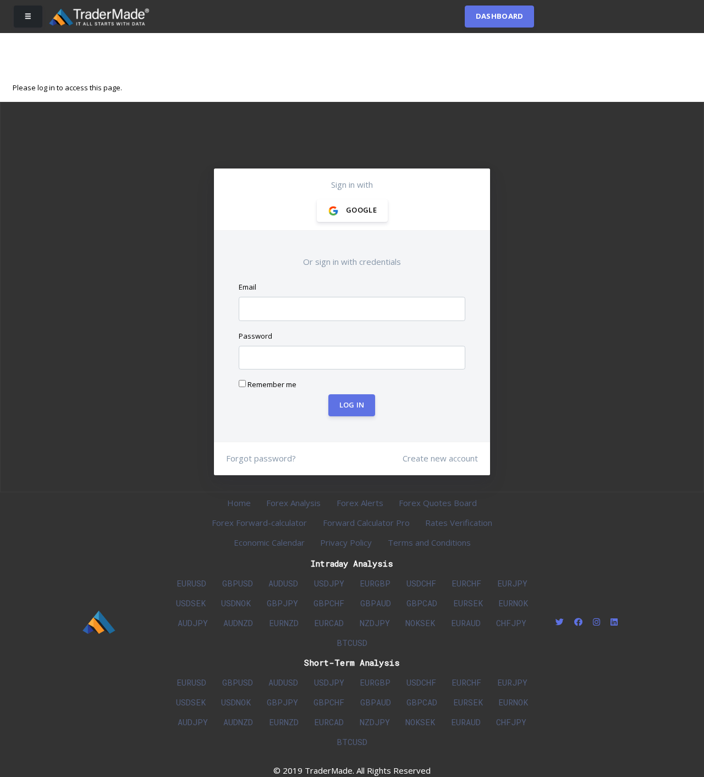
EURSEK (468, 602)
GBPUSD (237, 583)
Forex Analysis (293, 502)
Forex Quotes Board (438, 502)
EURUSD (191, 583)
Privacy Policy (346, 542)
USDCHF (421, 583)
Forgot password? (261, 458)
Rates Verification (458, 522)
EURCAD (329, 622)
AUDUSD (283, 583)
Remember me (271, 384)
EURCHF (466, 583)
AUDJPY (193, 622)
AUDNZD (238, 622)
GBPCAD (421, 602)
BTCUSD (352, 642)
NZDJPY (375, 622)
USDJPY (329, 583)
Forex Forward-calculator (259, 522)
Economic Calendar (269, 542)
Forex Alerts (360, 502)
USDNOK (236, 602)
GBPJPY (282, 602)
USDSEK (191, 602)
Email (247, 287)
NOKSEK (420, 622)
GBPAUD (375, 602)
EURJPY (512, 583)
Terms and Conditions (429, 542)
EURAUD (466, 622)
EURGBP (375, 583)
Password (255, 336)
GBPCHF (329, 602)
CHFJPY (511, 622)
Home (239, 502)
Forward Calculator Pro (366, 522)
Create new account (440, 458)
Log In (352, 405)
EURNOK (513, 602)
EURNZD (284, 622)
